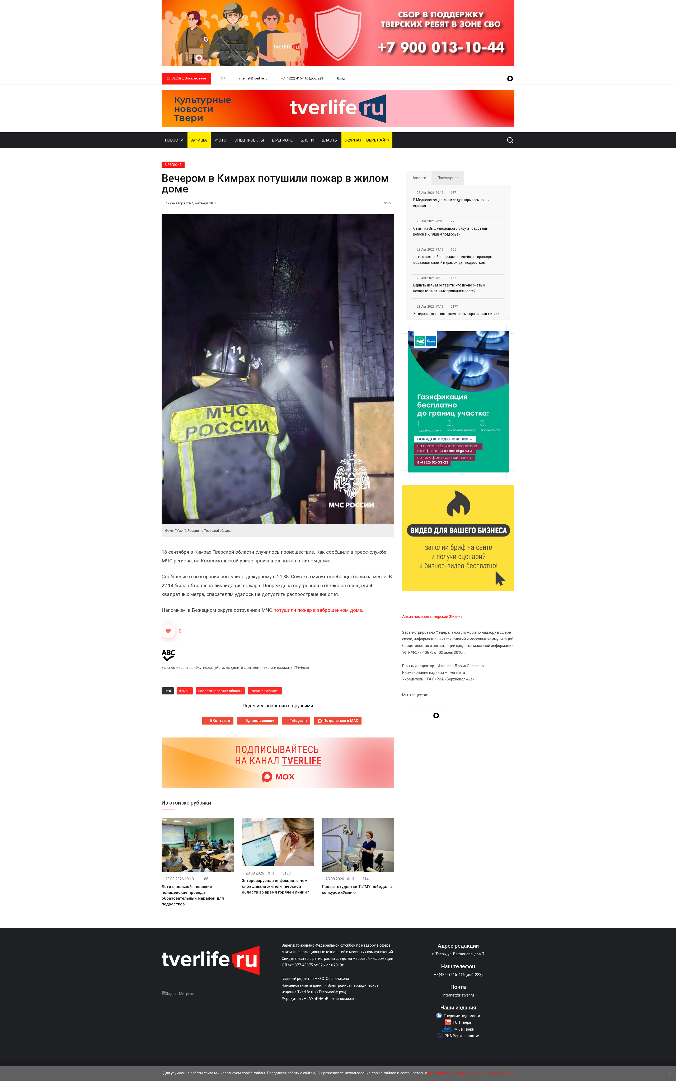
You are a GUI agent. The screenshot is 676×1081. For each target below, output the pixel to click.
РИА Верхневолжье (462, 1036)
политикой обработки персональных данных (466, 1073)
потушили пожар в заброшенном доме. (318, 610)
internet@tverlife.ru (252, 78)
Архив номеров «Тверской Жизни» (432, 616)
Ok (511, 1073)
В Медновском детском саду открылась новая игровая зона (451, 203)
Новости (174, 140)
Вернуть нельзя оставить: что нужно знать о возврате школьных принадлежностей (449, 288)
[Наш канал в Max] (510, 79)
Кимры (184, 691)
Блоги (307, 140)
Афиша (199, 140)
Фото (220, 140)
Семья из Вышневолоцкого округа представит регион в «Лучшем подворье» (451, 231)
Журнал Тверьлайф (367, 140)
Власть (329, 140)
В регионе (282, 140)
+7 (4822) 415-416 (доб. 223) (302, 78)
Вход (341, 78)
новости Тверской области (220, 691)
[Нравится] (168, 631)
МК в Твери (464, 1029)
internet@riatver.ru (458, 995)
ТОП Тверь (462, 1022)
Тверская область (265, 691)
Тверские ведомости (462, 1016)
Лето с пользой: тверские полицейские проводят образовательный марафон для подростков (453, 259)
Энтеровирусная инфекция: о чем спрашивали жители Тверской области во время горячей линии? (275, 886)
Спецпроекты (249, 140)
